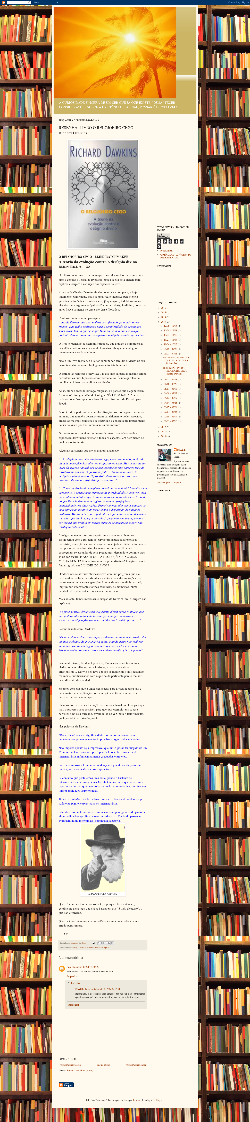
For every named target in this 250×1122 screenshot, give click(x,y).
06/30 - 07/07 (171, 393)
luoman (136, 1100)
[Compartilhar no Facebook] (109, 943)
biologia (75, 947)
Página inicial (103, 1064)
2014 (163, 317)
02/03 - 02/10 (171, 421)
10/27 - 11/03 (171, 339)
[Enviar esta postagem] (93, 942)
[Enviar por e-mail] (99, 943)
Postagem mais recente (70, 1064)
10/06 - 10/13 (171, 344)
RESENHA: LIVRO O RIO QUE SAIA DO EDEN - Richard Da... (176, 360)
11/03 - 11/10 (171, 334)
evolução (99, 947)
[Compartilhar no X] (105, 943)
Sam (69, 967)
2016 (163, 307)
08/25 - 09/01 (171, 379)
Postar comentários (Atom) (80, 1070)
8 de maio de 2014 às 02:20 (85, 966)
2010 (163, 436)
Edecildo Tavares (84, 989)
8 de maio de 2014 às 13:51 (107, 989)
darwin (83, 947)
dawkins (90, 947)
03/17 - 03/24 (171, 407)
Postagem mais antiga (136, 1064)
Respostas (75, 983)
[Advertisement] (174, 170)
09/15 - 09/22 (171, 348)
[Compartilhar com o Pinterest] (112, 943)
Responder (72, 976)
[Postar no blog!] (102, 943)
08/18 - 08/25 (171, 384)
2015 (163, 312)
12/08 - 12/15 (171, 325)
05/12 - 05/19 (171, 397)
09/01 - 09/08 (171, 353)
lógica (106, 947)
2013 (163, 321)
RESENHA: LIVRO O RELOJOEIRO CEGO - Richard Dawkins (176, 370)
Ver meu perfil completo (169, 482)
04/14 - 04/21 (171, 402)
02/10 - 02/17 (171, 416)
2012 (163, 426)
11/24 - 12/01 (171, 330)
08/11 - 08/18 (171, 388)
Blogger (159, 1100)
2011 (163, 431)
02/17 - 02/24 (171, 411)
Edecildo (181, 450)
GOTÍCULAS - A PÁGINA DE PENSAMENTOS (175, 256)
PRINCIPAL (166, 250)
